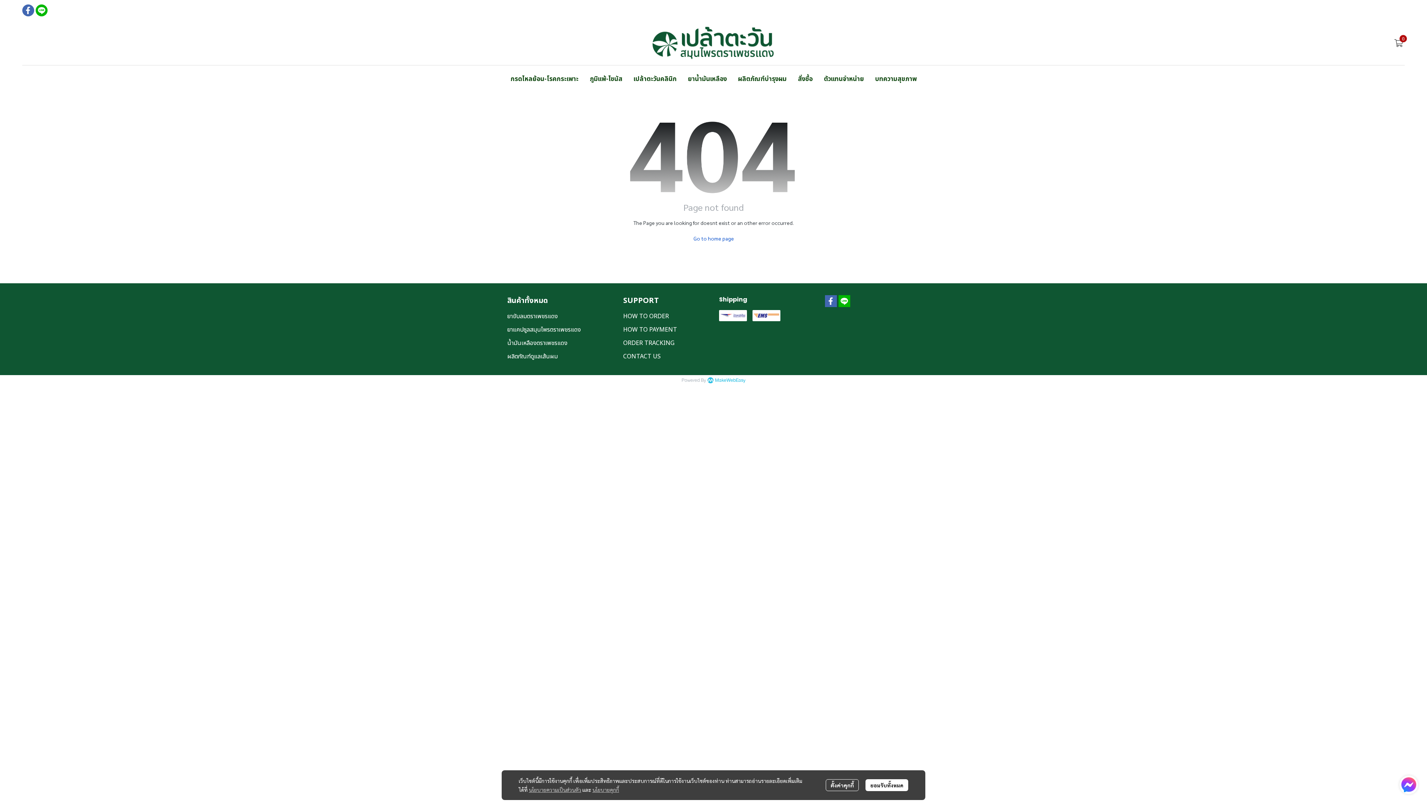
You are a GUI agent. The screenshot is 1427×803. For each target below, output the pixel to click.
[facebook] (28, 10)
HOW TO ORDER (646, 316)
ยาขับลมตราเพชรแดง (532, 316)
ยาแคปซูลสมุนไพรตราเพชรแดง (544, 329)
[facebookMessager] (1408, 784)
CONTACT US (642, 356)
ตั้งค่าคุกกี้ (842, 785)
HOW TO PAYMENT (650, 329)
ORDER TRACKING (648, 343)
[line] (42, 10)
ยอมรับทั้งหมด (886, 785)
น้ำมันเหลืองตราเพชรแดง (537, 343)
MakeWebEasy (730, 380)
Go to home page (713, 238)
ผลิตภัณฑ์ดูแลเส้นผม (532, 356)
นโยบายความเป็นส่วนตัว (555, 789)
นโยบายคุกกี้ (605, 789)
